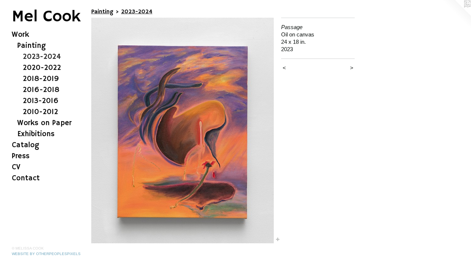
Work (20, 34)
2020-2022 (42, 68)
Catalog (25, 145)
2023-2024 (42, 56)
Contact (26, 178)
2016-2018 (41, 90)
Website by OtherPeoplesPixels (46, 254)
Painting (31, 45)
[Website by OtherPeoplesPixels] (456, 14)
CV (16, 167)
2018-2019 (41, 79)
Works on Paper (44, 123)
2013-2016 (41, 101)
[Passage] (182, 130)
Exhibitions (35, 134)
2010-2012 (40, 112)
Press (20, 156)
